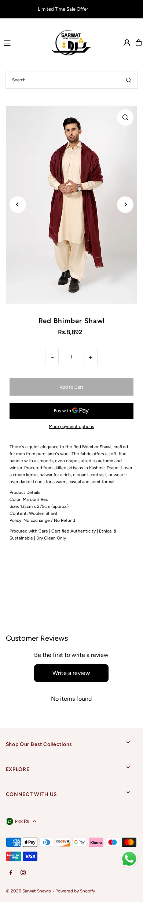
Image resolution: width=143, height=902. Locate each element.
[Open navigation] (23, 42)
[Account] (127, 42)
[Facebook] (11, 873)
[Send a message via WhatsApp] (129, 859)
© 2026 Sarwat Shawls (28, 891)
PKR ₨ (22, 821)
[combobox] (72, 80)
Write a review (71, 672)
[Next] (125, 204)
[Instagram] (23, 873)
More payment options (71, 426)
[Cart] (139, 42)
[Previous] (18, 204)
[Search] (129, 80)
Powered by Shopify (75, 891)
